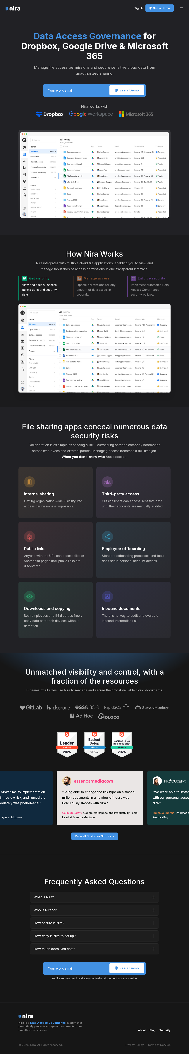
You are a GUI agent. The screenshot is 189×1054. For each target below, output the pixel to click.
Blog (153, 1030)
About (142, 1030)
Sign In (139, 8)
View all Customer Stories (93, 836)
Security (165, 1030)
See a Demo (161, 8)
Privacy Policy (134, 1045)
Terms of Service (159, 1045)
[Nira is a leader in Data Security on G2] (67, 745)
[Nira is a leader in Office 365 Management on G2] (94, 745)
